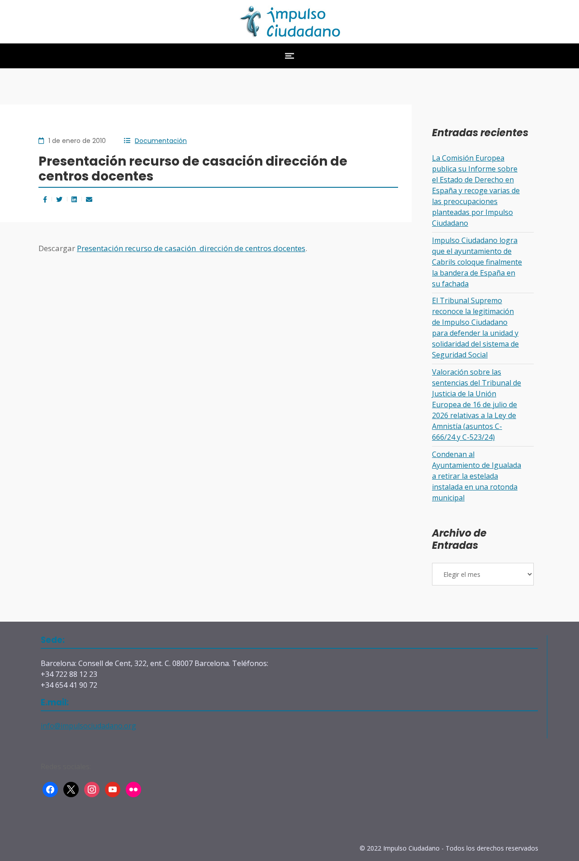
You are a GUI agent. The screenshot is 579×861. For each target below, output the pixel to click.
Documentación (161, 140)
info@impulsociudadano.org (88, 726)
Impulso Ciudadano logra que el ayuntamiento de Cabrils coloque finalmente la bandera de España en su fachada (477, 262)
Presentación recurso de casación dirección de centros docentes (191, 248)
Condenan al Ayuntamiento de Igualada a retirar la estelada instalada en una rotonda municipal (476, 476)
